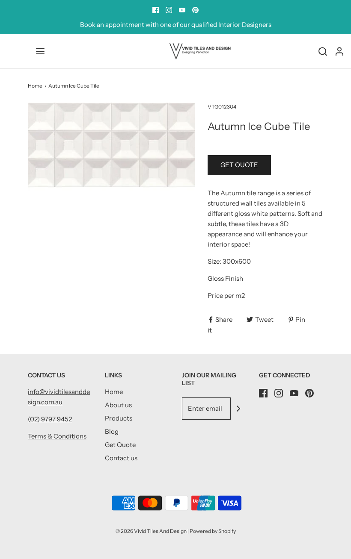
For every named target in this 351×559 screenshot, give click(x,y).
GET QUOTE (239, 165)
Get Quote (120, 445)
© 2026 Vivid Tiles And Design (151, 531)
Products (118, 418)
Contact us (121, 458)
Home (35, 85)
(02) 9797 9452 (50, 419)
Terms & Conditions (57, 436)
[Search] (323, 51)
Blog (112, 431)
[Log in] (339, 51)
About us (118, 405)
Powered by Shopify (213, 531)
